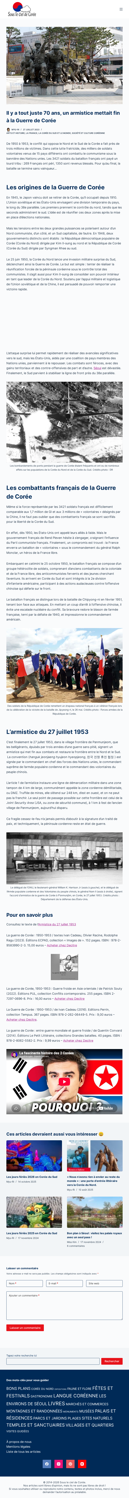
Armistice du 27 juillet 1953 (57, 924)
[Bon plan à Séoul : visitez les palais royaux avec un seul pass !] (95, 1212)
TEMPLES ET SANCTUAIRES (35, 1425)
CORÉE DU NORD (42, 1388)
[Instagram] (58, 1464)
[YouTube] (82, 1464)
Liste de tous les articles (23, 1451)
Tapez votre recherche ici (21, 1355)
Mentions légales (18, 1446)
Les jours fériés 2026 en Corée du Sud (31, 1177)
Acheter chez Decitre (62, 945)
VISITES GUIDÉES (17, 1431)
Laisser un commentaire (25, 1327)
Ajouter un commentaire (24, 1295)
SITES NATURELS (97, 1418)
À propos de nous (18, 1441)
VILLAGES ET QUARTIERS (90, 1425)
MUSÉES (86, 1411)
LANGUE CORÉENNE (75, 1396)
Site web (94, 1283)
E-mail (53, 1283)
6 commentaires (76, 1245)
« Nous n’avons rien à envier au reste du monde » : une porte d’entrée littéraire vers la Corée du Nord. (93, 1181)
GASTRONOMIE (42, 1396)
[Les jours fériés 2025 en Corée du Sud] (34, 1212)
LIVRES (56, 1403)
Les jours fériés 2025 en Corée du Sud (31, 1233)
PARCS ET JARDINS (50, 1418)
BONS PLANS (18, 1388)
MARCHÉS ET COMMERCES (87, 1404)
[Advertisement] (64, 321)
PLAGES (74, 1418)
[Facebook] (47, 1464)
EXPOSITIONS (61, 1389)
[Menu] (121, 9)
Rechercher (112, 1361)
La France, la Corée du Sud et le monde (48, 133)
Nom (12, 1283)
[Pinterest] (70, 1464)
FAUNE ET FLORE (79, 1388)
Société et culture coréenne (88, 133)
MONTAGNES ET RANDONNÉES (34, 1411)
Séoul (97, 368)
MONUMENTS (70, 1411)
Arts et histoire (15, 133)
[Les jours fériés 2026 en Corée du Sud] (34, 1155)
